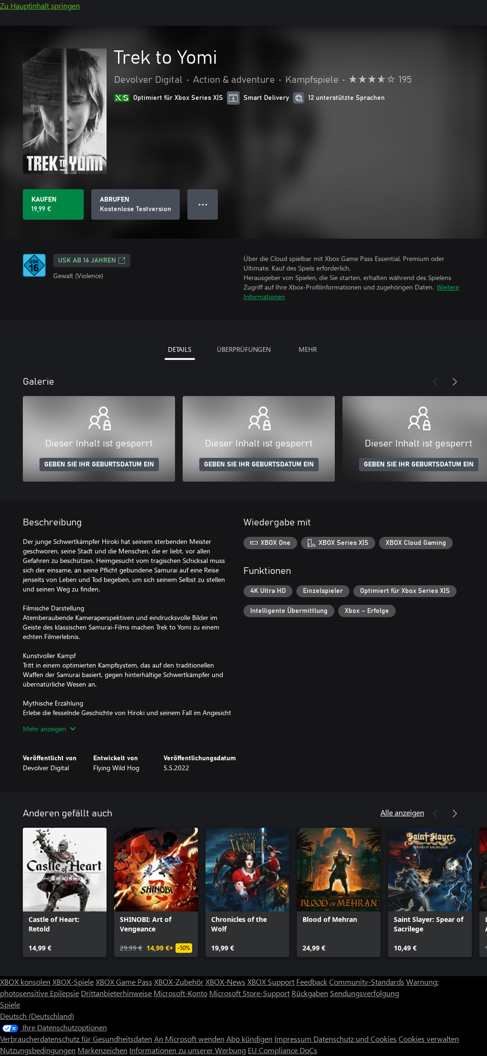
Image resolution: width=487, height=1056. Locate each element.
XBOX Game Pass (124, 982)
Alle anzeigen (402, 812)
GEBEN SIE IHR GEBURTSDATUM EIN (99, 464)
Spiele (10, 1004)
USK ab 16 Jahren (87, 260)
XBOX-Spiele (73, 982)
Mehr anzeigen (44, 728)
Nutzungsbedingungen (38, 1050)
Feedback (311, 982)
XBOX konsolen (25, 982)
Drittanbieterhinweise (116, 993)
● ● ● (202, 204)
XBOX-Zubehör (179, 982)
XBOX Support (270, 982)
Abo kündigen (249, 1039)
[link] (65, 892)
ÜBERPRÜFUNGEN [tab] (244, 349)
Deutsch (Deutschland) (37, 1016)
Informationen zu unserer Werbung (187, 1050)
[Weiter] (454, 381)
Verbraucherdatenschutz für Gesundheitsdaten (76, 1039)
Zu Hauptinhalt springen (40, 5)
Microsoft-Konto (180, 993)
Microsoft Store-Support (249, 993)
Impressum (293, 1039)
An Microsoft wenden (189, 1039)
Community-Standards (366, 982)
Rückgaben (310, 993)
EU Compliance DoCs (282, 1050)
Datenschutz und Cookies (355, 1039)
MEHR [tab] (308, 349)
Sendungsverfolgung (364, 993)
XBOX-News (225, 982)
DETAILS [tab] (179, 349)
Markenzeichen (102, 1050)
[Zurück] (435, 381)
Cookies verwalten (429, 1039)
